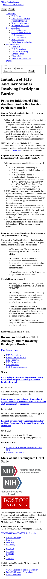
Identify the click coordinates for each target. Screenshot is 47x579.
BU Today (10, 545)
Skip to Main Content (10, 2)
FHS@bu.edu (15, 150)
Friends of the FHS (19, 21)
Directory (10, 542)
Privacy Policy (17, 56)
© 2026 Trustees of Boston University (22, 570)
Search (9, 540)
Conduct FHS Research (21, 32)
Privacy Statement (13, 574)
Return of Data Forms (15, 452)
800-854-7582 (19, 533)
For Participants (12, 44)
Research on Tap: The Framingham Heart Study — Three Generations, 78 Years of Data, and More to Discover (23, 423)
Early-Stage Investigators (21, 42)
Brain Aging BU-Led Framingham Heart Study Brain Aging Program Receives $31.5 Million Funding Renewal (22, 379)
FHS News (16, 16)
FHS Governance (18, 37)
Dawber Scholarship (19, 51)
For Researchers (13, 28)
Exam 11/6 (15, 47)
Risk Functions (17, 40)
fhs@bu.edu (31, 533)
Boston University (13, 538)
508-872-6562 (7, 533)
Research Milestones (19, 23)
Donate (9, 61)
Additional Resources (20, 25)
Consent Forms (17, 54)
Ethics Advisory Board (20, 18)
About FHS (11, 14)
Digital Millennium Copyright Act (20, 572)
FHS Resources (17, 35)
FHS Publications (18, 30)
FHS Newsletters (18, 49)
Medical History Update (21, 58)
